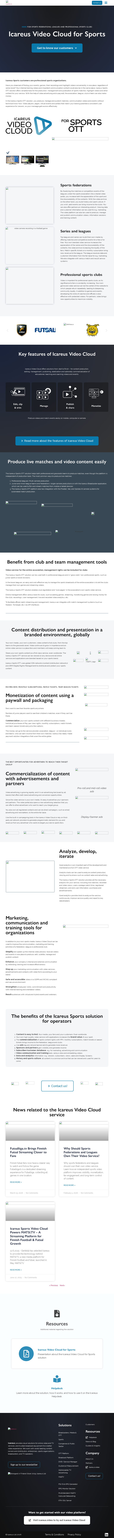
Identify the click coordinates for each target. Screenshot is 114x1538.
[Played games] (57, 613)
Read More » (16, 1182)
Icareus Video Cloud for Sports (56, 1349)
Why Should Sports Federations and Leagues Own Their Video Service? (81, 1152)
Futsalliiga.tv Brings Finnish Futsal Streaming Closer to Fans (28, 1152)
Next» (62, 1285)
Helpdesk (57, 1388)
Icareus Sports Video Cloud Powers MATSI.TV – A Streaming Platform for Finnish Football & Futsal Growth (29, 1236)
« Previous (53, 1285)
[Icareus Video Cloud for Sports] (26, 1353)
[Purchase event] (42, 742)
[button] (106, 3)
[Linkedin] (106, 1535)
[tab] (17, 397)
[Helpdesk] (57, 1379)
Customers (90, 1424)
